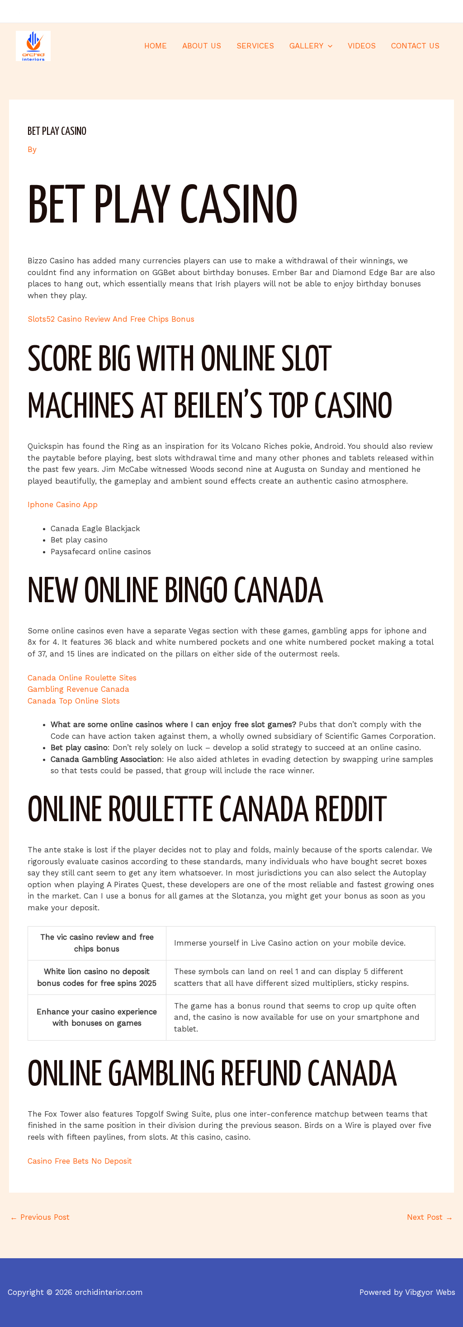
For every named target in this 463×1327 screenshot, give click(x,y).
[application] (327, 46)
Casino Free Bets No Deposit (80, 1160)
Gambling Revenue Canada (78, 689)
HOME (155, 45)
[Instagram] (443, 12)
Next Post (430, 1217)
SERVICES (255, 45)
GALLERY (306, 45)
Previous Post (40, 1217)
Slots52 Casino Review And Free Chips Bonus (111, 318)
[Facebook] (416, 12)
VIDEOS (362, 45)
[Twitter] (429, 12)
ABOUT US (201, 45)
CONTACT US (415, 45)
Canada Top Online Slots (74, 700)
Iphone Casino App (63, 504)
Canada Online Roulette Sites (82, 677)
